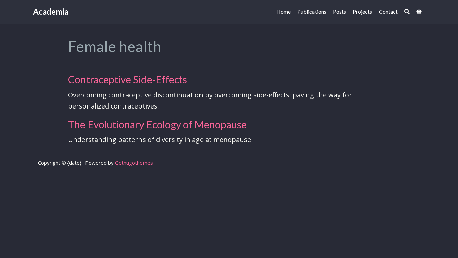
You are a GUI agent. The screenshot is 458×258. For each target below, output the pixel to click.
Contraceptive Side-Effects (127, 79)
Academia (50, 11)
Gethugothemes (134, 162)
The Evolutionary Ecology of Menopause (157, 124)
